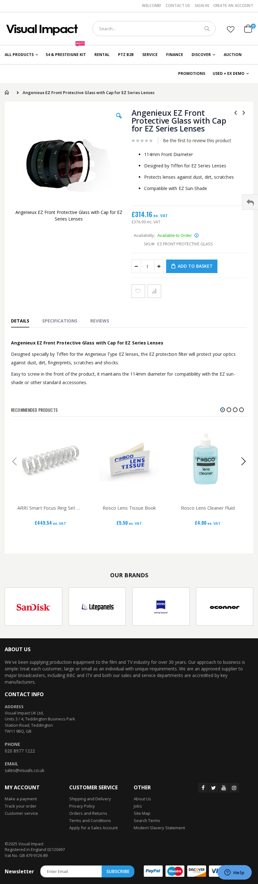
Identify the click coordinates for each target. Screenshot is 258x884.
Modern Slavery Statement (159, 828)
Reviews (99, 321)
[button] (230, 29)
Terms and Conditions (90, 820)
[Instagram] (234, 787)
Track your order (20, 806)
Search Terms (147, 820)
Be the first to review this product (197, 140)
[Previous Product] (235, 112)
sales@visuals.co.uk (24, 770)
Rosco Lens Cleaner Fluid (208, 508)
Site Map (142, 813)
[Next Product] (243, 112)
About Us (142, 799)
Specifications (59, 321)
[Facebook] (203, 787)
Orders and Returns (88, 813)
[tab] (23, 320)
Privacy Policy (82, 806)
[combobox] (154, 28)
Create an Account (233, 5)
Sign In (202, 5)
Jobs (138, 806)
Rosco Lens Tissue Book (129, 508)
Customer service (21, 813)
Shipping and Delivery (90, 799)
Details (20, 321)
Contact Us (178, 5)
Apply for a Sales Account (93, 828)
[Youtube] (223, 787)
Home (7, 92)
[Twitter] (213, 787)
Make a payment (21, 799)
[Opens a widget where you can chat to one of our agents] (234, 873)
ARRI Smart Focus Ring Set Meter (50, 508)
